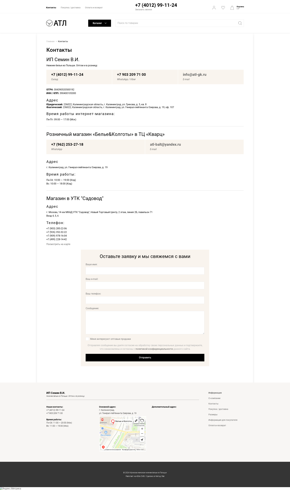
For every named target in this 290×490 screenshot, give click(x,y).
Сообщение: (92, 308)
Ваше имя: (91, 264)
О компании (214, 398)
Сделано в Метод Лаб (155, 476)
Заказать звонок (143, 9)
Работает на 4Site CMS (135, 476)
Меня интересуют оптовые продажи (110, 339)
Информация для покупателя (222, 420)
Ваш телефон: (93, 293)
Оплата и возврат (94, 7)
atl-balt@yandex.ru (165, 144)
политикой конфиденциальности (154, 348)
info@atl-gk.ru (194, 74)
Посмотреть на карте (58, 244)
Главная (50, 41)
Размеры (213, 414)
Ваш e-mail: (92, 279)
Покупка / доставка (71, 7)
